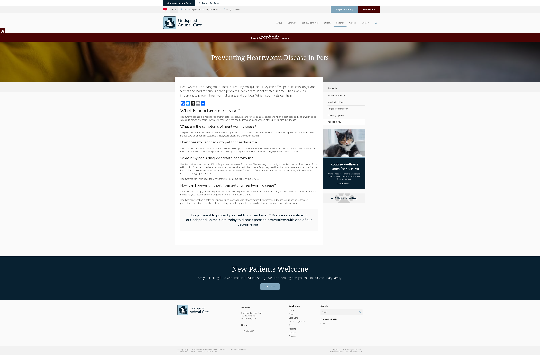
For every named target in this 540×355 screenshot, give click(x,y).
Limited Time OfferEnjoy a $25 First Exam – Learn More (269, 37)
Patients (340, 22)
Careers (352, 22)
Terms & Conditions (238, 349)
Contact (365, 22)
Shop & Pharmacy (344, 9)
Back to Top (212, 351)
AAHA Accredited (346, 198)
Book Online (369, 9)
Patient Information (336, 95)
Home (291, 310)
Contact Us (270, 286)
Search (192, 351)
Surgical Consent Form (338, 108)
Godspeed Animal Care (179, 3)
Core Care (292, 22)
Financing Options (336, 115)
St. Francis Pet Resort (209, 3)
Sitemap (201, 351)
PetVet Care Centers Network (350, 351)
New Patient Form (336, 102)
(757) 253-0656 (233, 9)
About (279, 22)
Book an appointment (289, 215)
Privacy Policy (182, 349)
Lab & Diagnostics (310, 22)
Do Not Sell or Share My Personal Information (209, 349)
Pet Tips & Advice (336, 121)
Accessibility (182, 351)
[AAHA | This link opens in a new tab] (166, 9)
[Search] (360, 312)
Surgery (327, 22)
